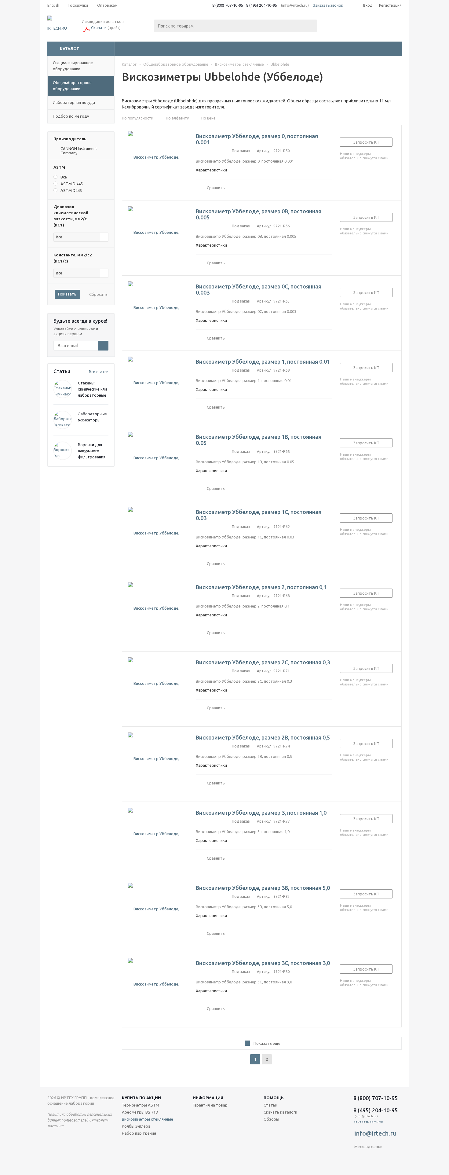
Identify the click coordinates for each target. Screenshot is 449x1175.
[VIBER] (371, 1157)
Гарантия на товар (210, 1105)
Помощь (274, 1098)
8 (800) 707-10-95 (227, 5)
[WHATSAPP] (384, 1157)
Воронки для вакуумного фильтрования (91, 450)
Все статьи (98, 372)
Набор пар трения (139, 1133)
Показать (67, 294)
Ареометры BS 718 (140, 1112)
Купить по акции (141, 1098)
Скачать (99, 27)
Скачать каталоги (280, 1112)
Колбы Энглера (136, 1126)
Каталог (69, 48)
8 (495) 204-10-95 (261, 5)
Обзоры (271, 1119)
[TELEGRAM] (359, 1157)
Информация (208, 1098)
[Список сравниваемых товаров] (334, 26)
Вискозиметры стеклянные (147, 1119)
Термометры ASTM (140, 1105)
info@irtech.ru (375, 1133)
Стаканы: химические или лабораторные (92, 389)
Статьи (270, 1105)
